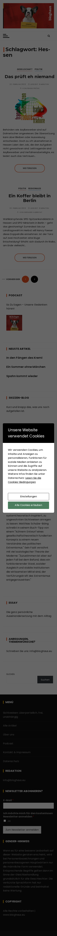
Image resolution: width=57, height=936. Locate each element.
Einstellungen (28, 496)
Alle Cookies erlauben (28, 505)
